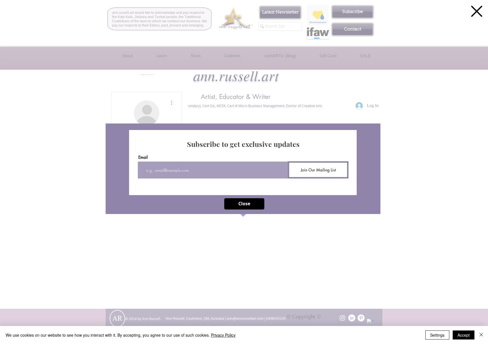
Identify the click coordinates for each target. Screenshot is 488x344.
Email (143, 157)
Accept (463, 335)
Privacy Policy (223, 335)
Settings (437, 335)
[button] (476, 11)
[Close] (481, 334)
